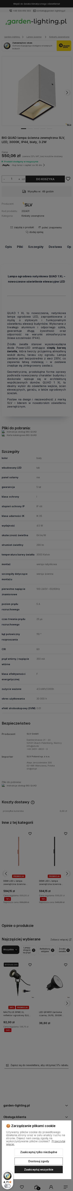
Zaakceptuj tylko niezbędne (38, 1152)
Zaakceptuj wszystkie (38, 1169)
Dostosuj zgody (38, 1161)
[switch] (7, 1186)
